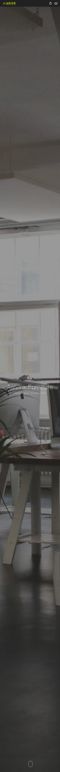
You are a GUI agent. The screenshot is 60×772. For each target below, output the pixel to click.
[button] (55, 3)
